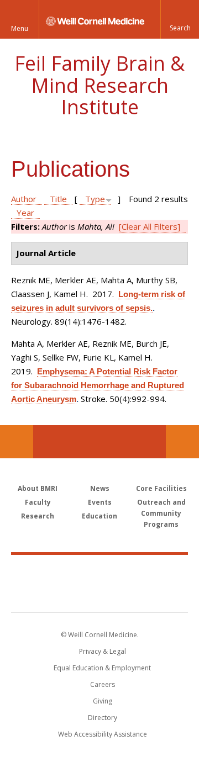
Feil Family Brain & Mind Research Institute (99, 85)
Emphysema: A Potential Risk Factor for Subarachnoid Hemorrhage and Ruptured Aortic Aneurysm (97, 385)
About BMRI (37, 488)
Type (95, 198)
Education (99, 516)
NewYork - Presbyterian (100, 594)
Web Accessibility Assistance (102, 734)
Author (23, 198)
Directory (102, 717)
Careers (102, 684)
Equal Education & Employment (102, 668)
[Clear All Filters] (149, 226)
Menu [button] (19, 28)
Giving (102, 701)
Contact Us (182, 441)
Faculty (38, 502)
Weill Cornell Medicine (99, 571)
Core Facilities (161, 488)
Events (100, 502)
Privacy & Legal (102, 651)
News (99, 488)
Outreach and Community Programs (161, 513)
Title (58, 198)
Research (37, 516)
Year (25, 212)
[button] (179, 19)
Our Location (16, 441)
